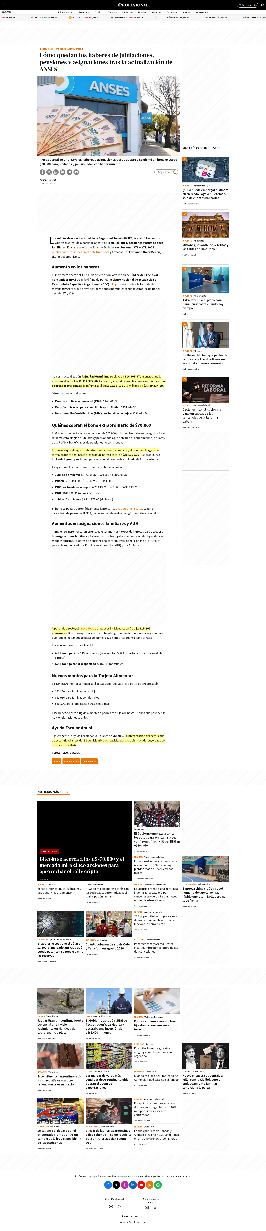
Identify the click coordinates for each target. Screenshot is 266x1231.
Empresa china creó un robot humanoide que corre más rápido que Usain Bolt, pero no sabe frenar (204, 895)
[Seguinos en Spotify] (158, 1185)
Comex (186, 12)
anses (56, 761)
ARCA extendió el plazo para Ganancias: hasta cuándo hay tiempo (202, 304)
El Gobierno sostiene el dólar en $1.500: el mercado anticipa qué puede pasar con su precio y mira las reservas (60, 950)
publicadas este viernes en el (80, 252)
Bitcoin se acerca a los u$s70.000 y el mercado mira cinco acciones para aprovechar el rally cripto (82, 865)
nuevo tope (86, 629)
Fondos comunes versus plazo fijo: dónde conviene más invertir (155, 1025)
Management (202, 12)
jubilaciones (89, 761)
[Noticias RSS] (149, 1185)
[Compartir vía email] (76, 172)
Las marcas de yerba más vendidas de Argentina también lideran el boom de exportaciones (108, 1082)
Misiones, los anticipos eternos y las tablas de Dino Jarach (205, 247)
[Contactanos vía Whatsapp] (119, 1206)
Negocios (156, 12)
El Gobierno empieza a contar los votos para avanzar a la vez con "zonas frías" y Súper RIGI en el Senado (157, 839)
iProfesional (46, 49)
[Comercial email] (147, 1207)
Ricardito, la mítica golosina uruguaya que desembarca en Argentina (153, 1052)
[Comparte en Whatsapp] (56, 172)
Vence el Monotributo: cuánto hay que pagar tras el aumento (59, 891)
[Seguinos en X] (116, 1185)
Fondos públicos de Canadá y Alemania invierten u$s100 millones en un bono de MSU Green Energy (156, 1135)
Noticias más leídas (53, 792)
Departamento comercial (151, 1201)
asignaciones (71, 761)
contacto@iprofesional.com (133, 1222)
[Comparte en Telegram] (69, 172)
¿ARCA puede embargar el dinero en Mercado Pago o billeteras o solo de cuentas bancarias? (205, 194)
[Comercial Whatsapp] (155, 1207)
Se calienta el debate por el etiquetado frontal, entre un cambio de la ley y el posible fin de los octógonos (59, 1137)
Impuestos (127, 12)
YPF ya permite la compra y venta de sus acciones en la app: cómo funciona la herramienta (155, 920)
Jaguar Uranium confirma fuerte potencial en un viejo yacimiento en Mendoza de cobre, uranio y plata (60, 1027)
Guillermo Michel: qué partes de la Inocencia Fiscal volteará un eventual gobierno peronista (204, 359)
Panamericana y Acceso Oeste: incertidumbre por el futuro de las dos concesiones (156, 948)
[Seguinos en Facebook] (108, 1185)
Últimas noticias (65, 12)
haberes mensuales (129, 509)
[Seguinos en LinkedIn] (133, 1185)
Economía (84, 12)
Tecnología (171, 12)
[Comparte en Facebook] (42, 172)
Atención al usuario (115, 1199)
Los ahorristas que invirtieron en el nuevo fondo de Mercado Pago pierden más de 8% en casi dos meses (156, 867)
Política (98, 12)
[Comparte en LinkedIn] (62, 172)
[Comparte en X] (49, 172)
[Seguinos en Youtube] (141, 1185)
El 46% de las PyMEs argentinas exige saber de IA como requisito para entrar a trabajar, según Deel (109, 1137)
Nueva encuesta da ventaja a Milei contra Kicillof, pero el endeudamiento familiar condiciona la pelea (202, 1082)
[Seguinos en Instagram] (125, 1185)
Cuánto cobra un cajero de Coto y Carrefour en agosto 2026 (108, 946)
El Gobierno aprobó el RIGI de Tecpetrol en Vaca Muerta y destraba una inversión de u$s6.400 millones (106, 1027)
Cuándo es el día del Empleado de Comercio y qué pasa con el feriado (156, 1078)
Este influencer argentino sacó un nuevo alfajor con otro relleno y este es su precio (59, 1080)
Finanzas (112, 12)
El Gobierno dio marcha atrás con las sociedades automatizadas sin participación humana (107, 893)
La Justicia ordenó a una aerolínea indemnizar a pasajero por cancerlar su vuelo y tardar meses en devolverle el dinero (156, 894)
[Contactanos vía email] (111, 1206)
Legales (142, 12)
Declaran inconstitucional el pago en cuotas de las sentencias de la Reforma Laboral (202, 416)
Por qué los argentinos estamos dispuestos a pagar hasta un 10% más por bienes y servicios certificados (155, 1109)
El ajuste (116, 284)
